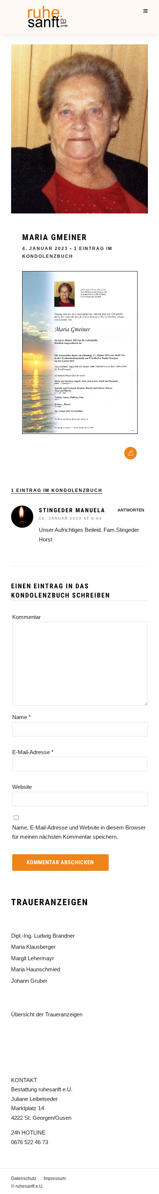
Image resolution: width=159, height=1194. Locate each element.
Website (22, 787)
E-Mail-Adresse (33, 752)
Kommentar (26, 617)
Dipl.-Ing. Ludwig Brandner (43, 936)
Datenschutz (23, 1178)
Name (21, 717)
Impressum (55, 1178)
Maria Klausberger (33, 947)
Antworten (131, 510)
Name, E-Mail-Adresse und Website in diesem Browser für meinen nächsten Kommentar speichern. (79, 832)
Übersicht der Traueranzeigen (46, 1014)
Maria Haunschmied (35, 969)
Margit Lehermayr (32, 958)
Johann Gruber (29, 981)
